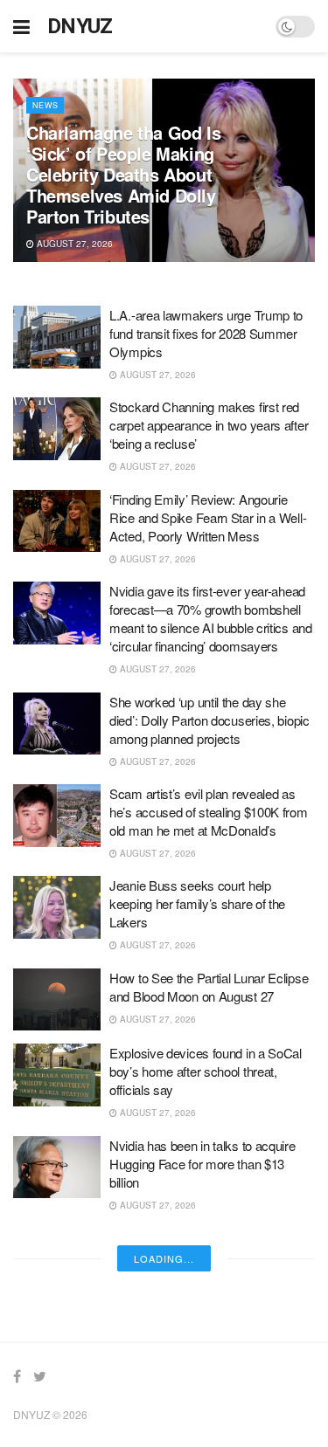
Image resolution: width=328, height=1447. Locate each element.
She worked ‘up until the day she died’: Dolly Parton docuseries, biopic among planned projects (209, 720)
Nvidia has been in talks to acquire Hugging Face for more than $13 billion (202, 1163)
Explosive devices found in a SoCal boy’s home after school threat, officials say (205, 1071)
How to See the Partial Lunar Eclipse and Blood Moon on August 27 (208, 986)
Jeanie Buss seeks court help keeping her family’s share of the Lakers (197, 903)
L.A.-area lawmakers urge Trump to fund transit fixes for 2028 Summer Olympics (206, 333)
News (45, 105)
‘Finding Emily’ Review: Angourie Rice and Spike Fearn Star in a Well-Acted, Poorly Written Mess (207, 517)
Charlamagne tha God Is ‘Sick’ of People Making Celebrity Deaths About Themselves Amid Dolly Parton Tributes (123, 174)
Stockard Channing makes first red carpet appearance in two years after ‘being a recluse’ (208, 424)
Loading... (164, 1258)
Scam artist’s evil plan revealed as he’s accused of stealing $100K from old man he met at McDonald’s (208, 811)
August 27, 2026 (73, 244)
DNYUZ (80, 26)
